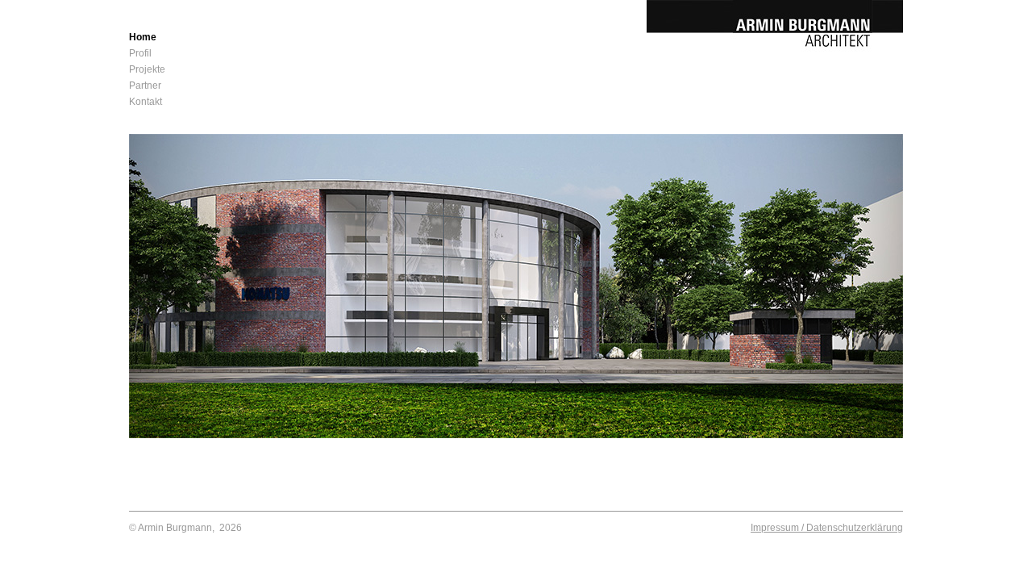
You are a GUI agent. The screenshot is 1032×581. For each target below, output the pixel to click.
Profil (140, 53)
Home (142, 37)
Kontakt (145, 101)
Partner (145, 85)
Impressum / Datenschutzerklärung (827, 527)
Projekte (147, 69)
